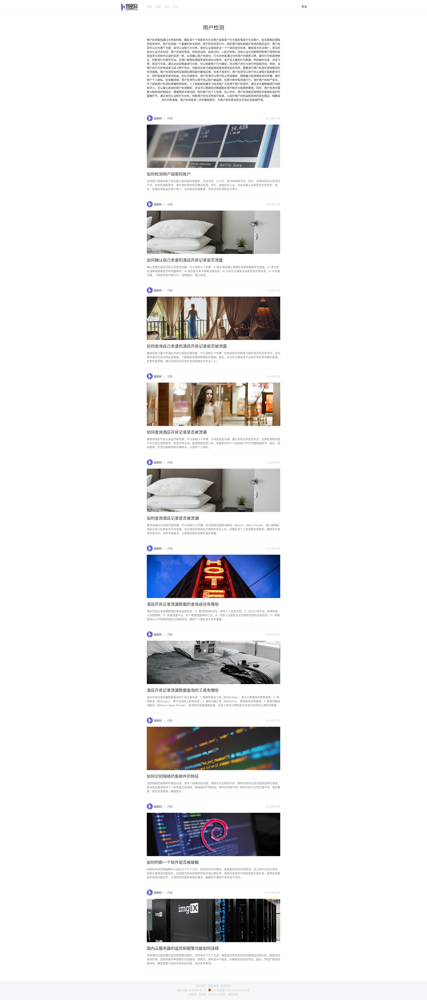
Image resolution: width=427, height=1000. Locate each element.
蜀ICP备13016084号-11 (191, 990)
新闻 (158, 6)
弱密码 (158, 118)
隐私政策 (213, 985)
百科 (175, 6)
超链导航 (233, 994)
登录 (304, 6)
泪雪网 (193, 994)
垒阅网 (202, 994)
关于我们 (201, 985)
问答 (166, 6)
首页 (149, 6)
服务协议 (226, 985)
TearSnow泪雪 (217, 994)
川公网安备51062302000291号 (230, 990)
